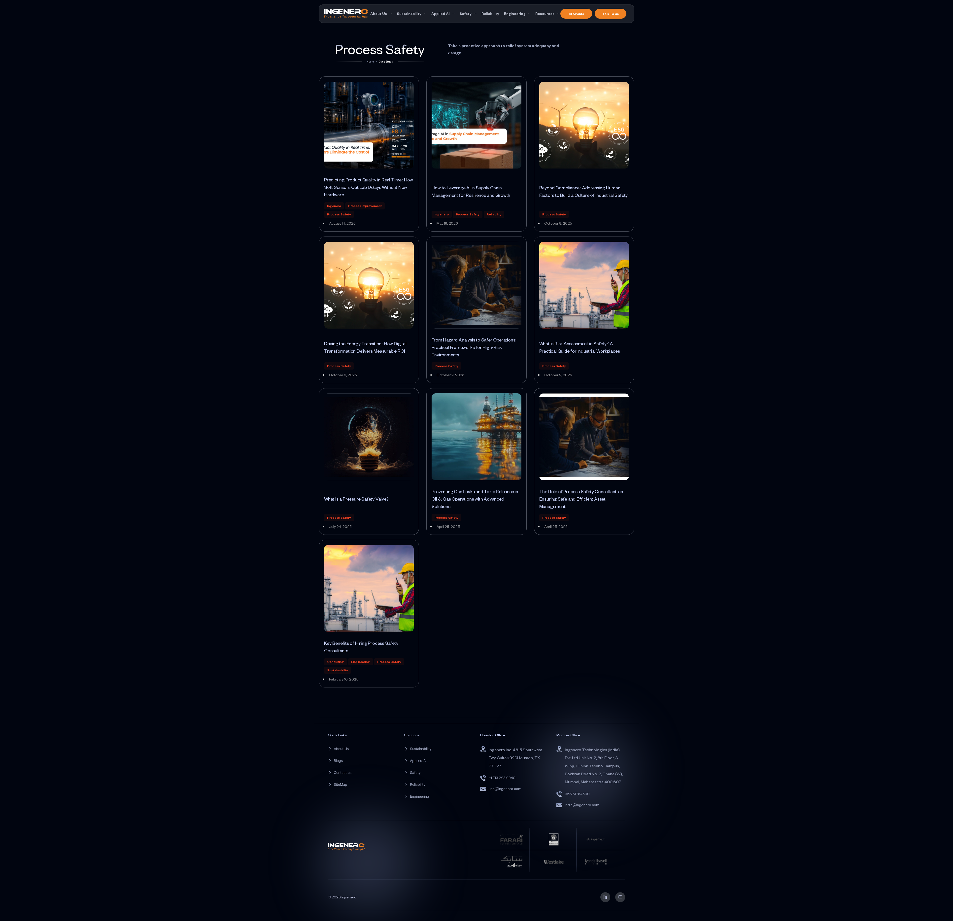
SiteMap (340, 784)
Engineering (514, 13)
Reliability (490, 13)
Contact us (342, 772)
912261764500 (577, 793)
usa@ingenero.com (505, 788)
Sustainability (409, 13)
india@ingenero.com (582, 804)
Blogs (338, 760)
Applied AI (440, 13)
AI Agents (576, 14)
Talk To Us (610, 14)
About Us (378, 13)
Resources (544, 13)
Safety (466, 13)
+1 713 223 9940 (502, 777)
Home (370, 61)
